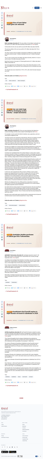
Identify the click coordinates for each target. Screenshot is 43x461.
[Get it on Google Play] (12, 452)
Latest (2, 424)
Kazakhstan (14, 376)
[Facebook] (5, 447)
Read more (11, 127)
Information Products (5, 437)
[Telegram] (12, 447)
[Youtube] (10, 447)
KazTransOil (25, 376)
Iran (6, 80)
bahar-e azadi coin (12, 80)
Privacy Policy (24, 437)
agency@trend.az (4, 418)
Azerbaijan (7, 282)
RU (40, 456)
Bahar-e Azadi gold (21, 80)
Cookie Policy (24, 440)
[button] (2, 13)
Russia (19, 376)
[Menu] (41, 8)
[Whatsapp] (2, 447)
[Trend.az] (5, 8)
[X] (7, 447)
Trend (33, 44)
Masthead (24, 426)
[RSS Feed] (17, 447)
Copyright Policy (25, 439)
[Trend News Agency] (4, 408)
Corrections (24, 431)
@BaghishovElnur (23, 75)
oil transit (31, 376)
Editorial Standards (25, 429)
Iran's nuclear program (13, 205)
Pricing (2, 435)
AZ (38, 456)
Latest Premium (4, 426)
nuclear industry (22, 205)
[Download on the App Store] (4, 452)
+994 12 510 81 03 (4, 417)
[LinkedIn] (15, 447)
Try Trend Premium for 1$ (12, 89)
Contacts (24, 427)
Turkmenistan (14, 282)
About (23, 424)
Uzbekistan (8, 376)
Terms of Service (25, 435)
